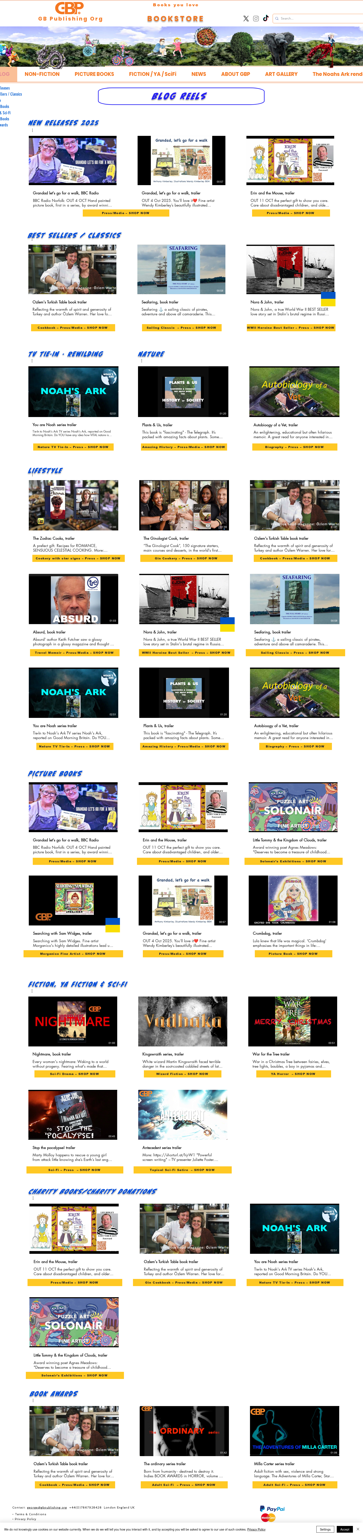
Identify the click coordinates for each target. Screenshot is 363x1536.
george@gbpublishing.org (47, 1507)
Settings (325, 1529)
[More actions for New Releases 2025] (34, 130)
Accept (344, 1529)
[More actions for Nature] (143, 360)
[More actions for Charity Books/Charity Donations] (35, 1198)
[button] (236, 74)
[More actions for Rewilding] (34, 360)
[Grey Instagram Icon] (256, 18)
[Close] (357, 1529)
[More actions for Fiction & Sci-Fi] (34, 991)
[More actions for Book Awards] (35, 1400)
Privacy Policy (256, 1529)
